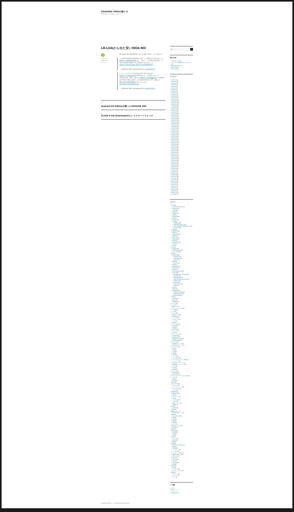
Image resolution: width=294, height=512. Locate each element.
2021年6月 (173, 110)
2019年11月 (173, 141)
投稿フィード (174, 489)
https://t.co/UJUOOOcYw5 (144, 65)
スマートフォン (174, 334)
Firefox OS (175, 268)
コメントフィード (175, 491)
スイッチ (174, 356)
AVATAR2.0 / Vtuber (177, 445)
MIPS (173, 232)
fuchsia (174, 269)
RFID (173, 419)
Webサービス (175, 314)
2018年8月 (173, 165)
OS (171, 253)
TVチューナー (175, 396)
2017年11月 (173, 176)
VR (173, 435)
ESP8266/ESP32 (176, 250)
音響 (172, 472)
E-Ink (173, 432)
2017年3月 (173, 183)
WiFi (173, 354)
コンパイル (174, 451)
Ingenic (174, 219)
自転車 (172, 428)
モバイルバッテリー (176, 470)
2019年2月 (173, 155)
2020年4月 (173, 133)
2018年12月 (174, 158)
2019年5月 (173, 150)
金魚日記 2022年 (175, 67)
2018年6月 (173, 168)
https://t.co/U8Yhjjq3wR (148, 78)
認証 (173, 322)
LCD (173, 433)
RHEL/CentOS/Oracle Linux (180, 279)
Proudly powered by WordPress (121, 503)
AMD (173, 211)
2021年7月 (173, 109)
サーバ (172, 311)
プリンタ (174, 401)
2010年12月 (174, 194)
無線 (172, 414)
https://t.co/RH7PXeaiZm (128, 60)
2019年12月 (174, 139)
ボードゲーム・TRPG (177, 453)
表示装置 (173, 430)
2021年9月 (173, 105)
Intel (173, 221)
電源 (172, 465)
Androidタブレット (176, 343)
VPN (173, 353)
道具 (172, 437)
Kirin (173, 229)
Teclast (174, 380)
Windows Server (178, 293)
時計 (172, 406)
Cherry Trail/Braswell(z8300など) (182, 226)
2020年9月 (173, 125)
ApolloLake (176, 223)
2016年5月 (173, 192)
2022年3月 (173, 96)
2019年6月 (173, 149)
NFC (173, 417)
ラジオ (173, 424)
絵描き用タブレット (175, 425)
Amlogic (174, 213)
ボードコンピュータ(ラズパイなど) (179, 375)
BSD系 (174, 264)
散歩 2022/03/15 (175, 69)
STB (172, 297)
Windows (174, 290)
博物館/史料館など (176, 454)
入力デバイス (174, 383)
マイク (173, 477)
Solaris (174, 289)
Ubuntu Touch (177, 284)
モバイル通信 (175, 358)
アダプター (174, 469)
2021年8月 (173, 107)
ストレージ (173, 330)
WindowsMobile (176, 295)
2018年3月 (173, 173)
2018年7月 (173, 166)
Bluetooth (174, 393)
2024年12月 (174, 81)
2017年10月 (174, 178)
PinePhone (175, 337)
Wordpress (175, 316)
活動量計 (174, 404)
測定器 (173, 440)
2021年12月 (174, 101)
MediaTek (174, 231)
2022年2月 (173, 97)
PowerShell (175, 374)
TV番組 (174, 448)
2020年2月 (173, 136)
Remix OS (176, 260)
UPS (173, 398)
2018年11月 (173, 160)
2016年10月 (174, 186)
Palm (173, 287)
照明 (173, 441)
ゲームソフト (175, 449)
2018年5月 (173, 170)
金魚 (173, 461)
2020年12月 (174, 120)
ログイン (173, 488)
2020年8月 (173, 126)
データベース (175, 319)
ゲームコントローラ (176, 387)
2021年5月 (173, 112)
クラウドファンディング (176, 308)
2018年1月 (173, 175)
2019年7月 (173, 147)
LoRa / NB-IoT (176, 416)
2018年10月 (174, 162)
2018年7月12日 (150, 69)
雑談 (172, 443)
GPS (173, 395)
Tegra (173, 243)
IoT (172, 247)
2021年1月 (173, 118)
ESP (173, 218)
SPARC (174, 240)
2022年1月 (173, 99)
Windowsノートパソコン (178, 364)
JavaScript (174, 372)
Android (174, 255)
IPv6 (173, 348)
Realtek (174, 235)
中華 (173, 367)
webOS (175, 285)
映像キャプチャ (175, 403)
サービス (173, 313)
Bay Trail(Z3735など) (179, 224)
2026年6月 (173, 80)
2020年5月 (173, 131)
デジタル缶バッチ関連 (176, 61)
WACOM (174, 427)
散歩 (173, 457)
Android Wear (177, 258)
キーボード (174, 385)
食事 (173, 464)
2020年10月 (174, 123)
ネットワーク (104, 62)
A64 (175, 210)
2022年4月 (173, 94)
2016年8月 (173, 187)
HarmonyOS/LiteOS (177, 271)
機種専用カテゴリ (175, 411)
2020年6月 (173, 129)
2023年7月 (173, 89)
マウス (173, 390)
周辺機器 (173, 391)
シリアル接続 (175, 400)
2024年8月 (173, 84)
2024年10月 (174, 83)
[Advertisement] (147, 34)
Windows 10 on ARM (177, 338)
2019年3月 (173, 154)
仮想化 (172, 382)
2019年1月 (173, 157)
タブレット (173, 342)
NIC (173, 350)
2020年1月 (173, 138)
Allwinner (174, 208)
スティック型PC (174, 324)
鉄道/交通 (174, 462)
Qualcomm (175, 234)
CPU (172, 205)
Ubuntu (175, 282)
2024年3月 (173, 86)
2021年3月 (173, 115)
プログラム (173, 371)
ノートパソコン (174, 361)
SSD (173, 332)
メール (173, 321)
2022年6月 (173, 92)
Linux (173, 272)
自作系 (173, 369)
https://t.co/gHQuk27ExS (127, 75)
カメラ (172, 305)
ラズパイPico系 (176, 252)
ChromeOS (175, 266)
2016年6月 (173, 191)
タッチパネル (175, 388)
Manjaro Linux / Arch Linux (180, 274)
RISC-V (174, 237)
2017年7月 (173, 181)
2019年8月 (173, 146)
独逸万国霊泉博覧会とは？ (177, 65)
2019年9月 (173, 144)
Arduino (174, 248)
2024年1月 (173, 88)
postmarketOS (177, 277)
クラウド (174, 317)
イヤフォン (174, 474)
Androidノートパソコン (177, 363)
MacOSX (176, 263)
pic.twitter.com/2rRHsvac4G (129, 84)
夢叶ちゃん (174, 456)
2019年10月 (174, 142)
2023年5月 (173, 91)
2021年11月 (173, 102)
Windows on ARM (178, 292)
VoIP (173, 351)
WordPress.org (174, 493)
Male (173, 379)
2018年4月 (173, 171)
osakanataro (104, 58)
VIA (173, 245)
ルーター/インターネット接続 (179, 359)
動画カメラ (174, 306)
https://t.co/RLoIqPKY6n (127, 82)
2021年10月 (174, 104)
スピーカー (174, 475)
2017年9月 (173, 179)
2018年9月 (173, 163)
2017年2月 (173, 184)
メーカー (173, 377)
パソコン (173, 366)
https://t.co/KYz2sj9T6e (127, 65)
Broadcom (175, 216)
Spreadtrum (175, 242)
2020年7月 (173, 128)
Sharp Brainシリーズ (177, 412)
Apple (173, 215)
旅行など (174, 459)
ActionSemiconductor (177, 206)
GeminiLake (177, 227)
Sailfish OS (176, 280)
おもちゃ (173, 303)
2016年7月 (173, 189)
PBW (173, 446)
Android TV (176, 256)
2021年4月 (173, 113)
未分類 (172, 409)
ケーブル (174, 438)
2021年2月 (173, 117)
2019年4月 (173, 152)
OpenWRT (176, 276)
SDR (173, 420)
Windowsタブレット (177, 345)
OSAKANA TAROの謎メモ (114, 11)
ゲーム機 (173, 309)
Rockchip (174, 239)
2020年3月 (173, 134)
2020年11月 (174, 121)
